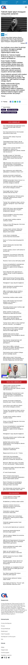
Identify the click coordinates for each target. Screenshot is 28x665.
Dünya (3, 626)
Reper (3, 109)
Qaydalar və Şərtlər (6, 655)
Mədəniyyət (4, 631)
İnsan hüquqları (5, 634)
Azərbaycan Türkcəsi (5, 2)
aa (6, 35)
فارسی (17, 2)
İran (2, 639)
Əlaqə (2, 647)
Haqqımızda (4, 650)
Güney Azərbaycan (6, 623)
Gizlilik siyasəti (5, 652)
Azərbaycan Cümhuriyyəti (8, 636)
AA (2, 35)
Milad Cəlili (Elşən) (12, 109)
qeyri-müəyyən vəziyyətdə (9, 112)
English (24, 2)
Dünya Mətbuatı (5, 628)
